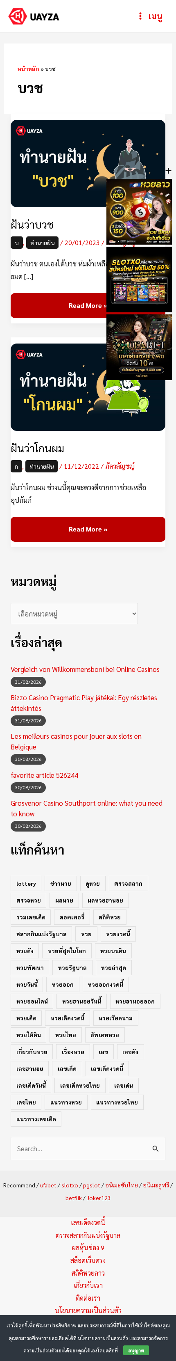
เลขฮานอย (29, 1068)
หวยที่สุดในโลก (67, 950)
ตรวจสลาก (128, 883)
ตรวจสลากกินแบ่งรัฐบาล (88, 1235)
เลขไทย (26, 1102)
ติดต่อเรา (88, 1298)
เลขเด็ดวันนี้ (31, 1085)
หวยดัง (25, 950)
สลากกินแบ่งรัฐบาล (41, 933)
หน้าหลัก (28, 68)
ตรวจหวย (28, 900)
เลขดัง (130, 1051)
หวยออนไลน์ (32, 1001)
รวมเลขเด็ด (30, 917)
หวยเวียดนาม (116, 1018)
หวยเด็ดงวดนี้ (67, 1018)
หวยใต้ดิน (28, 1034)
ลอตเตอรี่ (72, 917)
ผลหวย (64, 900)
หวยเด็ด (26, 1018)
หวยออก (63, 984)
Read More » (88, 301)
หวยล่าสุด (113, 967)
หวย (86, 933)
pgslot (91, 1185)
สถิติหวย (110, 917)
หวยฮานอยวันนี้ (81, 1001)
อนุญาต (136, 1350)
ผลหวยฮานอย (105, 900)
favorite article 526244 (44, 774)
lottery (26, 883)
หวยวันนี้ (27, 984)
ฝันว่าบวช (32, 224)
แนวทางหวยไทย (117, 1102)
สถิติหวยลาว (88, 1273)
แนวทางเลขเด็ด (36, 1119)
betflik (73, 1197)
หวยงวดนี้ (118, 933)
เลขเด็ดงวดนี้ (107, 1068)
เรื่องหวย (73, 1051)
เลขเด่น (123, 1085)
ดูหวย (93, 883)
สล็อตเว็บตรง (88, 1260)
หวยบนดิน (113, 950)
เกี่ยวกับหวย (31, 1051)
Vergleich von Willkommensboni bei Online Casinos (85, 669)
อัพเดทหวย (104, 1034)
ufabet (48, 1185)
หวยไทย (65, 1034)
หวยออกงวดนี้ (105, 984)
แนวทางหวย (66, 1102)
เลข (103, 1051)
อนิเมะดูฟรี (156, 1185)
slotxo (69, 1185)
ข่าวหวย (60, 883)
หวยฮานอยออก (135, 1001)
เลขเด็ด (67, 1068)
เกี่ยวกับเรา (88, 1285)
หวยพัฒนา (30, 967)
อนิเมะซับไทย (121, 1185)
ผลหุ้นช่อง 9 (88, 1247)
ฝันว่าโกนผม (37, 448)
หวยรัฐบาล (72, 967)
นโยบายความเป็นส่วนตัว (88, 1310)
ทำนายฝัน (42, 242)
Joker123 (99, 1197)
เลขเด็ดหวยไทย (80, 1085)
